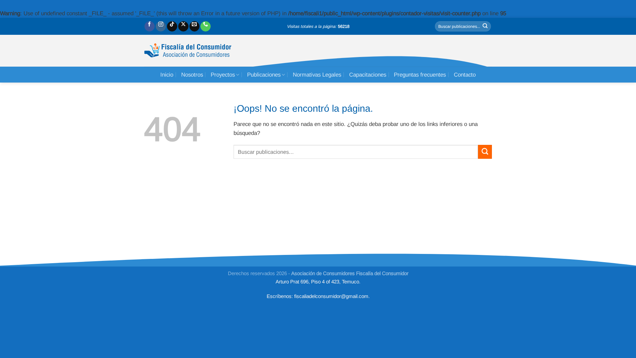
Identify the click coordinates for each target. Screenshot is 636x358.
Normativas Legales (317, 75)
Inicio (166, 75)
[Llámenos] (205, 26)
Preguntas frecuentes (420, 75)
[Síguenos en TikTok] (172, 26)
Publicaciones (264, 75)
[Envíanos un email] (194, 26)
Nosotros (192, 75)
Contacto (465, 75)
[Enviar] (485, 26)
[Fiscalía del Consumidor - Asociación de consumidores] (187, 50)
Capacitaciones (367, 75)
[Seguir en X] (183, 26)
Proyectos (223, 75)
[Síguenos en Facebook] (149, 26)
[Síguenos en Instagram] (161, 26)
